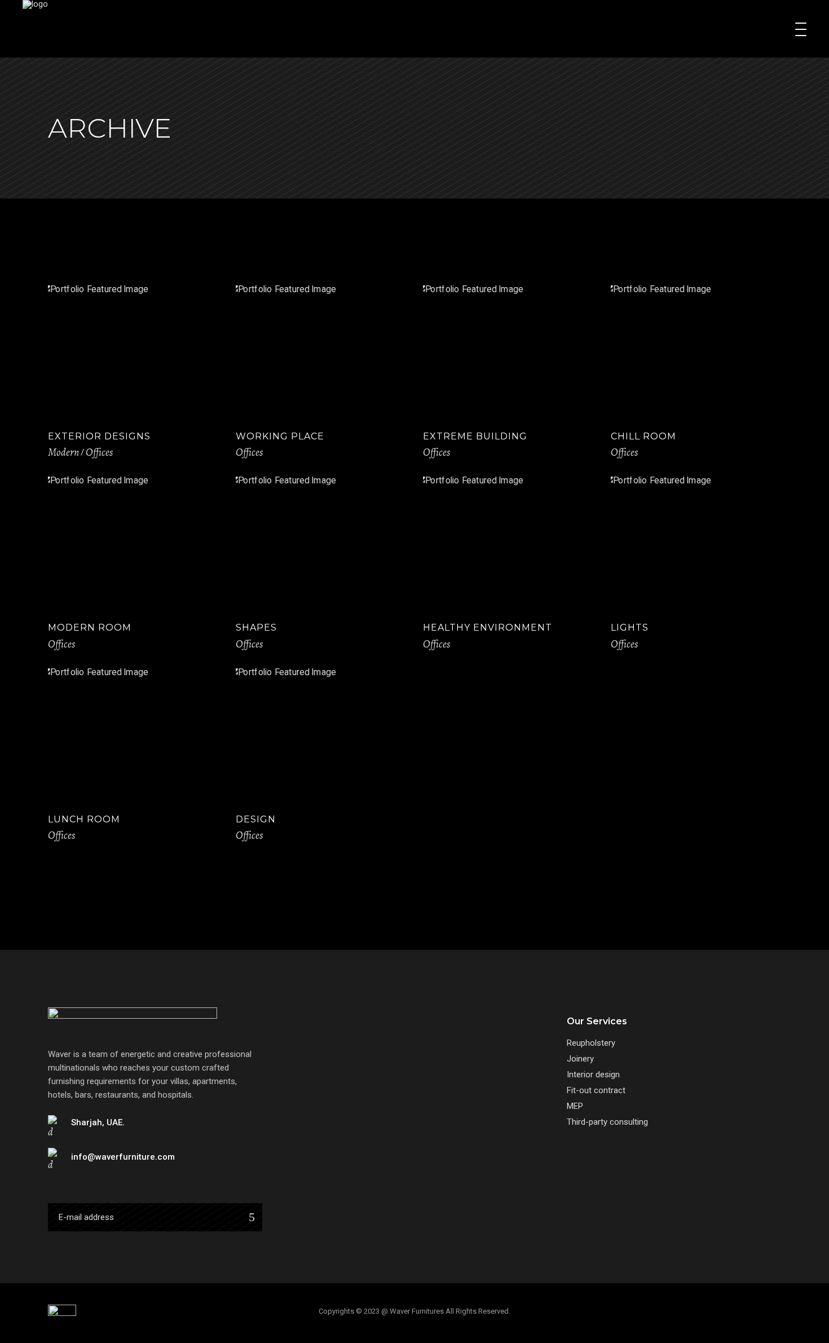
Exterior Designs (99, 436)
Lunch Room (84, 819)
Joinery (580, 1059)
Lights (630, 627)
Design (256, 819)
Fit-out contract (596, 1090)
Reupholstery (591, 1043)
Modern (63, 452)
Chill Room (643, 436)
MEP (575, 1106)
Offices (99, 452)
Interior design (593, 1074)
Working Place (280, 436)
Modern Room (89, 627)
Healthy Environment (487, 627)
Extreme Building (475, 436)
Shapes (256, 627)
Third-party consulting (607, 1122)
